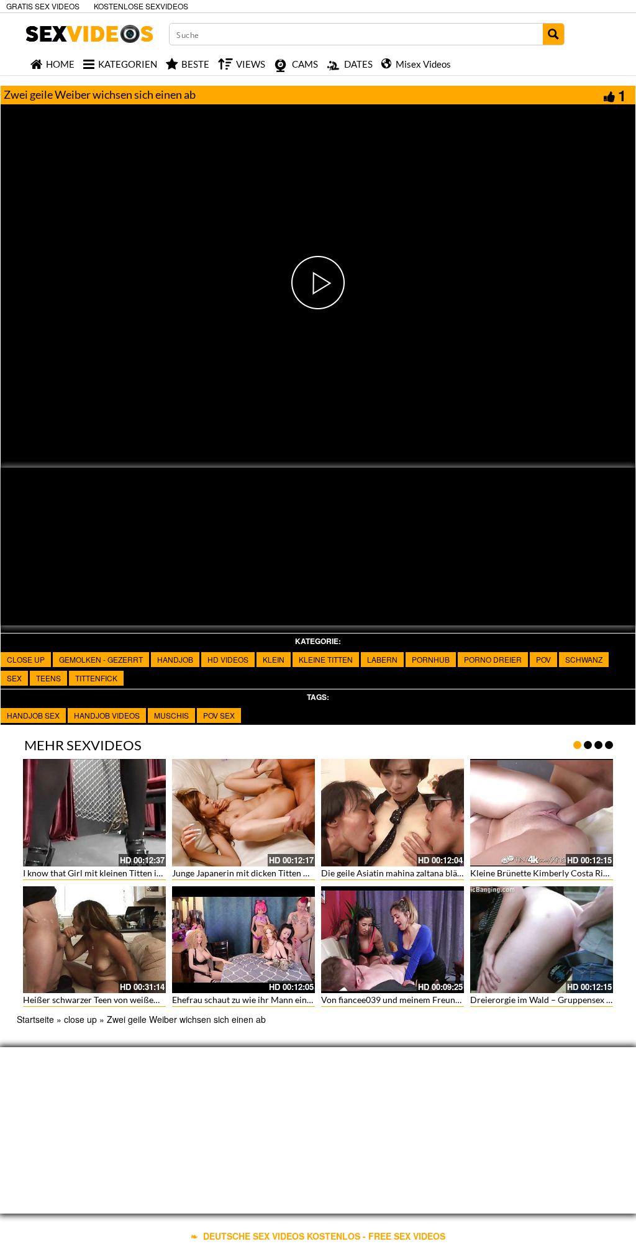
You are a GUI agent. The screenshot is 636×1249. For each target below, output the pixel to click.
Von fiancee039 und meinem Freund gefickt (404, 999)
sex (14, 678)
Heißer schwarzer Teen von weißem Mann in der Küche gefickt (143, 999)
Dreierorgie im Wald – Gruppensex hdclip (550, 999)
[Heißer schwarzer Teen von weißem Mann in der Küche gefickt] (94, 940)
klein (273, 659)
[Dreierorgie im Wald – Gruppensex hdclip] (541, 940)
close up (26, 659)
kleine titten (326, 659)
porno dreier (493, 659)
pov (543, 659)
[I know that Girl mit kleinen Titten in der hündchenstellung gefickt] (94, 812)
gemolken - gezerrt (101, 659)
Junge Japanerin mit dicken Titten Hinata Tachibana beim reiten (294, 873)
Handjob (175, 659)
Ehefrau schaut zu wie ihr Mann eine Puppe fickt (264, 999)
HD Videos (227, 659)
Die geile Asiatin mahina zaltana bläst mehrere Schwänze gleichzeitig (452, 873)
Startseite (35, 1019)
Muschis (171, 715)
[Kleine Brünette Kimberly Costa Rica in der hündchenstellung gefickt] (541, 812)
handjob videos (107, 715)
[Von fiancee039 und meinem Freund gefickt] (392, 940)
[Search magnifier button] (553, 34)
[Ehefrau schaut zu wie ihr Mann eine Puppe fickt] (243, 940)
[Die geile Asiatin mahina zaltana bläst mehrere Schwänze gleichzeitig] (392, 812)
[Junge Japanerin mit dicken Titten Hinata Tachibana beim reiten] (243, 812)
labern (382, 659)
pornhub (431, 659)
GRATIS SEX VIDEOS (43, 5)
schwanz (583, 659)
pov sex (219, 715)
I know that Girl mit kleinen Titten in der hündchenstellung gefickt (149, 873)
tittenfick (96, 678)
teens (48, 678)
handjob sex (33, 715)
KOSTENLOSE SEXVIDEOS (141, 5)
